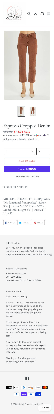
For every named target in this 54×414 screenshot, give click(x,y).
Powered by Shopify (34, 404)
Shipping (8, 139)
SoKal (21, 404)
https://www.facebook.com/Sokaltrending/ (29, 254)
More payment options (27, 176)
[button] (27, 135)
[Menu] (48, 13)
